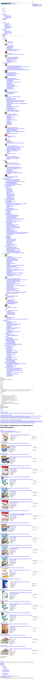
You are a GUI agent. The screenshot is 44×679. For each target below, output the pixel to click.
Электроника (7, 28)
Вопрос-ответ (5, 673)
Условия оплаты (8, 15)
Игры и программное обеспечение (33, 417)
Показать (2, 407)
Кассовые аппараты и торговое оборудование (19, 417)
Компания (2, 663)
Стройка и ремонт (8, 27)
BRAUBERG (14, 471)
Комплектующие (7, 417)
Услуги (4, 13)
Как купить (5, 14)
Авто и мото (7, 23)
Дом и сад (6, 25)
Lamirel (13, 573)
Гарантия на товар (8, 17)
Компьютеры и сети (8, 26)
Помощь (1, 664)
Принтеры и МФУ (16, 421)
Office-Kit (14, 493)
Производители (5, 674)
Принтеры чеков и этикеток (8, 421)
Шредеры (14, 420)
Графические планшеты (19, 422)
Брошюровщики (26, 422)
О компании (5, 18)
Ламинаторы (30, 421)
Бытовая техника (8, 24)
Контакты (4, 19)
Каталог (4, 10)
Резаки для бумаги (22, 420)
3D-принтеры (31, 422)
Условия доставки (8, 16)
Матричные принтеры (24, 421)
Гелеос (14, 437)
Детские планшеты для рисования (8, 422)
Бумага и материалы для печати (6, 420)
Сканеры (17, 420)
